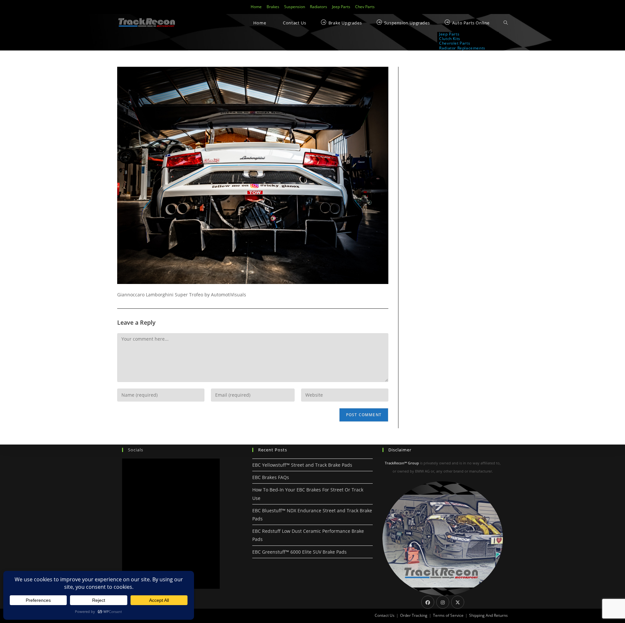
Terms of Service (448, 615)
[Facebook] (427, 602)
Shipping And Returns (488, 615)
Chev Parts (365, 6)
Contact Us (385, 615)
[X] (457, 602)
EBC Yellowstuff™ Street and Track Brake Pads (302, 465)
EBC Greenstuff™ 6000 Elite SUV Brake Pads (299, 552)
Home (256, 6)
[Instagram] (442, 602)
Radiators (318, 6)
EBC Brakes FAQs (270, 477)
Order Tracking (413, 615)
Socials (135, 450)
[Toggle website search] (506, 23)
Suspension (294, 6)
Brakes (273, 6)
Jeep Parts (341, 6)
